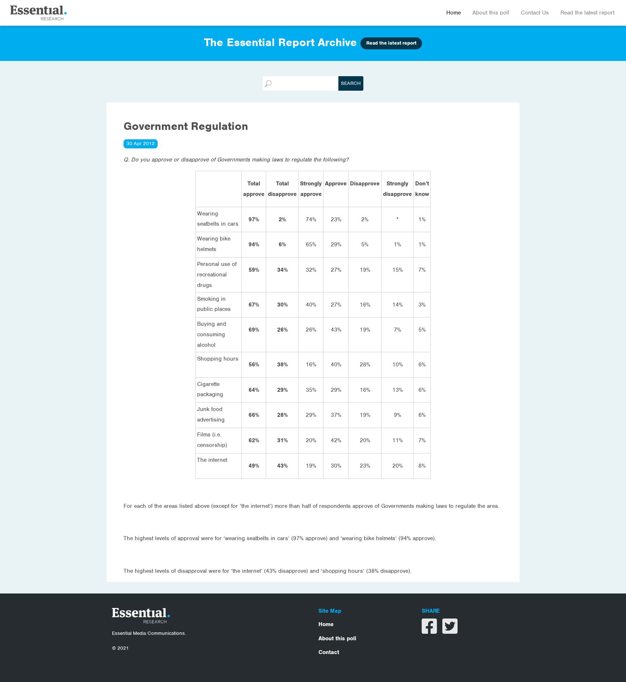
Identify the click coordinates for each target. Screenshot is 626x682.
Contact (328, 652)
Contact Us (535, 12)
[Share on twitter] (450, 630)
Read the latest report (587, 12)
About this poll (490, 12)
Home (453, 12)
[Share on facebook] (430, 630)
